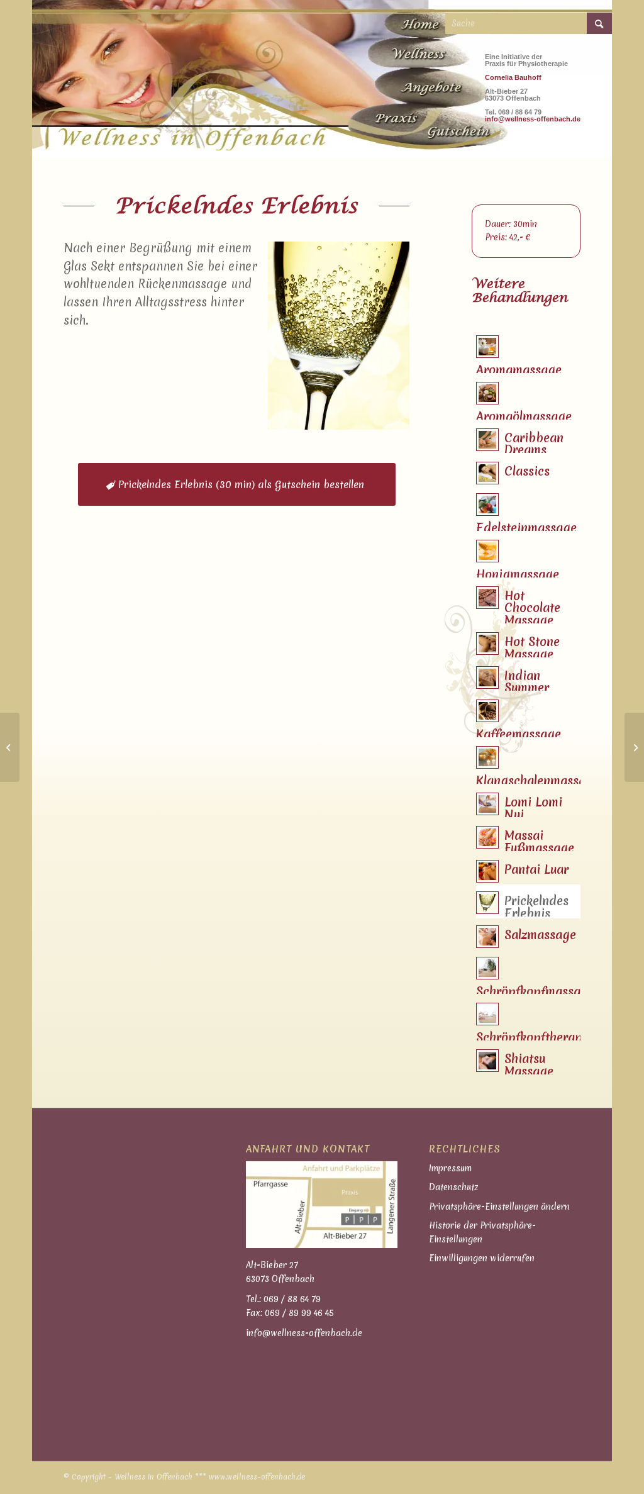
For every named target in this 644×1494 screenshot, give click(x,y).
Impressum (450, 1168)
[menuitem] (424, 20)
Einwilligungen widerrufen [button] (482, 1258)
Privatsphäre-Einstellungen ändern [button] (499, 1206)
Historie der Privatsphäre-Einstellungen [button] (482, 1232)
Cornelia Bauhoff (513, 77)
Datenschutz (454, 1187)
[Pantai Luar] (9, 747)
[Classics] (634, 747)
